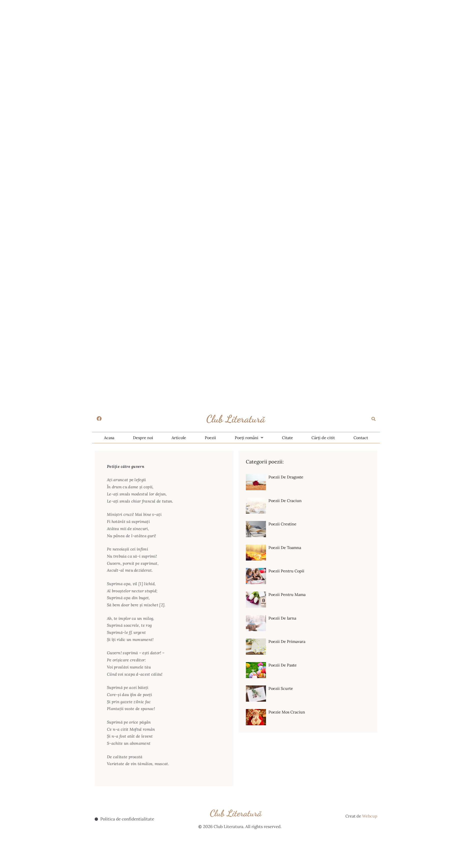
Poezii (210, 437)
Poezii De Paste (282, 665)
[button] (373, 419)
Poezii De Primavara (286, 641)
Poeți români (246, 437)
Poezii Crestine (282, 523)
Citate (287, 437)
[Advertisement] (147, 34)
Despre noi (143, 437)
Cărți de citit (323, 437)
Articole (179, 437)
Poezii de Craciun (285, 500)
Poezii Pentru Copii (286, 570)
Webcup (369, 816)
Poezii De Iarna (282, 618)
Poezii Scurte (280, 688)
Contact (361, 437)
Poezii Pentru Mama (287, 594)
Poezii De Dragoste (285, 476)
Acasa (109, 437)
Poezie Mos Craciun (286, 712)
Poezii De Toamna (284, 547)
